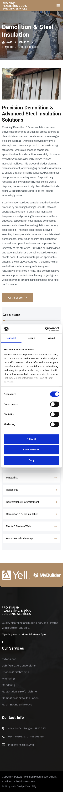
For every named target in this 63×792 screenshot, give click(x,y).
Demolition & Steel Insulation (22, 514)
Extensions (9, 659)
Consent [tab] (11, 338)
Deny (31, 460)
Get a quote (15, 298)
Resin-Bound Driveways (19, 538)
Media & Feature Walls (18, 526)
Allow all (31, 439)
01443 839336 (16, 736)
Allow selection (31, 449)
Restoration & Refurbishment (22, 502)
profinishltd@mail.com (21, 744)
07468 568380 (35, 736)
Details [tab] (32, 338)
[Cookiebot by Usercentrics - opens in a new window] (45, 329)
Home (8, 42)
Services (23, 42)
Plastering (12, 477)
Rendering (12, 489)
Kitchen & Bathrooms (15, 672)
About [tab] (51, 338)
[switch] (54, 404)
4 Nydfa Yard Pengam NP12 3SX (27, 728)
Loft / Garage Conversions (19, 665)
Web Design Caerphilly (23, 786)
